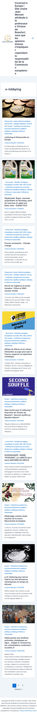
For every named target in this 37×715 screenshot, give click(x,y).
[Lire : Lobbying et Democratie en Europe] (18, 108)
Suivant (18, 689)
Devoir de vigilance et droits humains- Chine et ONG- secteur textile (17, 288)
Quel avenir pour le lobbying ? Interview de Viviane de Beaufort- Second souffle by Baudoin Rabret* (18, 414)
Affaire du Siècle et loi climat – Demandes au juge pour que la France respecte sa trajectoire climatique (18, 353)
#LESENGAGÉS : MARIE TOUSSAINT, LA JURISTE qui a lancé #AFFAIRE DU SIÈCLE (18, 457)
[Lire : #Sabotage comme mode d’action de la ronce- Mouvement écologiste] (18, 492)
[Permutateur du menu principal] (33, 38)
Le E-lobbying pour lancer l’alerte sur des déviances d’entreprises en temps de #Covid (16, 580)
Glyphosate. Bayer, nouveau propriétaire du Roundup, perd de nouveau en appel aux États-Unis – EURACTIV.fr (18, 202)
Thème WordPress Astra (27, 711)
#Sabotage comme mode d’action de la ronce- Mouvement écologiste (16, 518)
